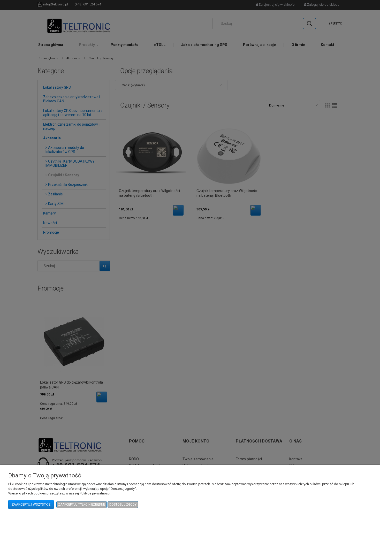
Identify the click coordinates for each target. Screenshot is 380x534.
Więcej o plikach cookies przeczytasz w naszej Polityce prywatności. (59, 493)
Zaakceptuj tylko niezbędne (81, 504)
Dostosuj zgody (122, 504)
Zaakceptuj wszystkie (31, 504)
